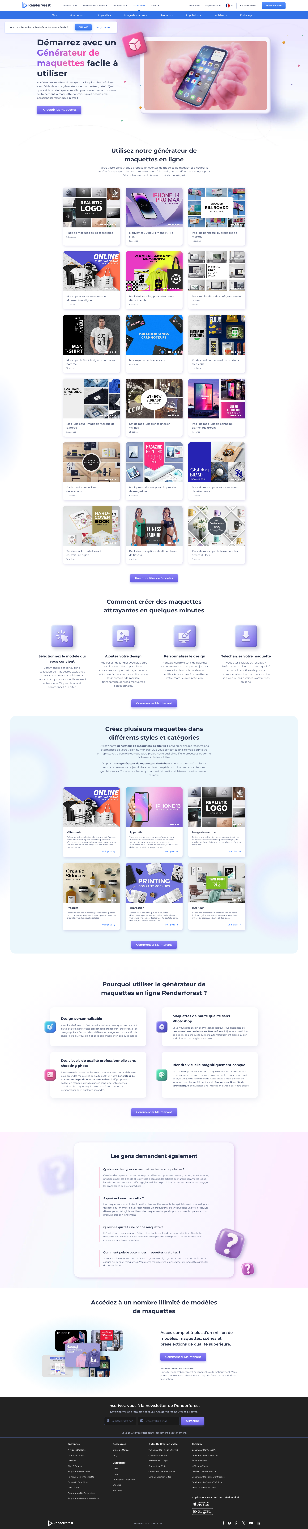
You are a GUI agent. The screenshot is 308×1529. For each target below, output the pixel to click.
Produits (166, 15)
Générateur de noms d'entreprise (208, 1477)
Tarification (194, 5)
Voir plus (107, 851)
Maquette (117, 1490)
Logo (115, 1474)
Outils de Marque (121, 1450)
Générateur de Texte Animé (162, 1471)
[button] (109, 824)
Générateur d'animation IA (205, 1455)
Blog (115, 1455)
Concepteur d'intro (158, 1466)
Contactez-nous (76, 1455)
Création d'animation (159, 1455)
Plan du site (73, 1487)
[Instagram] (229, 1523)
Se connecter (248, 5)
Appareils (103, 15)
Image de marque (134, 15)
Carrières (72, 1460)
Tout (54, 15)
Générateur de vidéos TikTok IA (207, 1482)
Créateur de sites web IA (204, 1471)
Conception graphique (124, 1479)
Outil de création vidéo (160, 1477)
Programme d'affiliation (79, 1471)
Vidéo (115, 1468)
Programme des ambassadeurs (83, 1498)
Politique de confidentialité (81, 1477)
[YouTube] (251, 1523)
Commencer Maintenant (154, 703)
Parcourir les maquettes (59, 109)
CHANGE (83, 27)
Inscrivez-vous (274, 5)
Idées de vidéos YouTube (204, 1487)
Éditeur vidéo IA (199, 1460)
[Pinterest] (236, 1523)
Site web (117, 1485)
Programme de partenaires (81, 1493)
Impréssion (192, 15)
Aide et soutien (75, 1466)
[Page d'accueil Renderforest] (36, 5)
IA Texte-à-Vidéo (200, 1466)
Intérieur (219, 15)
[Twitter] (243, 1523)
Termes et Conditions (78, 1482)
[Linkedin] (258, 1523)
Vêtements (76, 15)
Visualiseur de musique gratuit (163, 1450)
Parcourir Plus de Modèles (154, 578)
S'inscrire (192, 1421)
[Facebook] (223, 1523)
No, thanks (103, 27)
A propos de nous (77, 1450)
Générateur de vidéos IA (203, 1450)
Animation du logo (158, 1460)
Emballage (246, 15)
